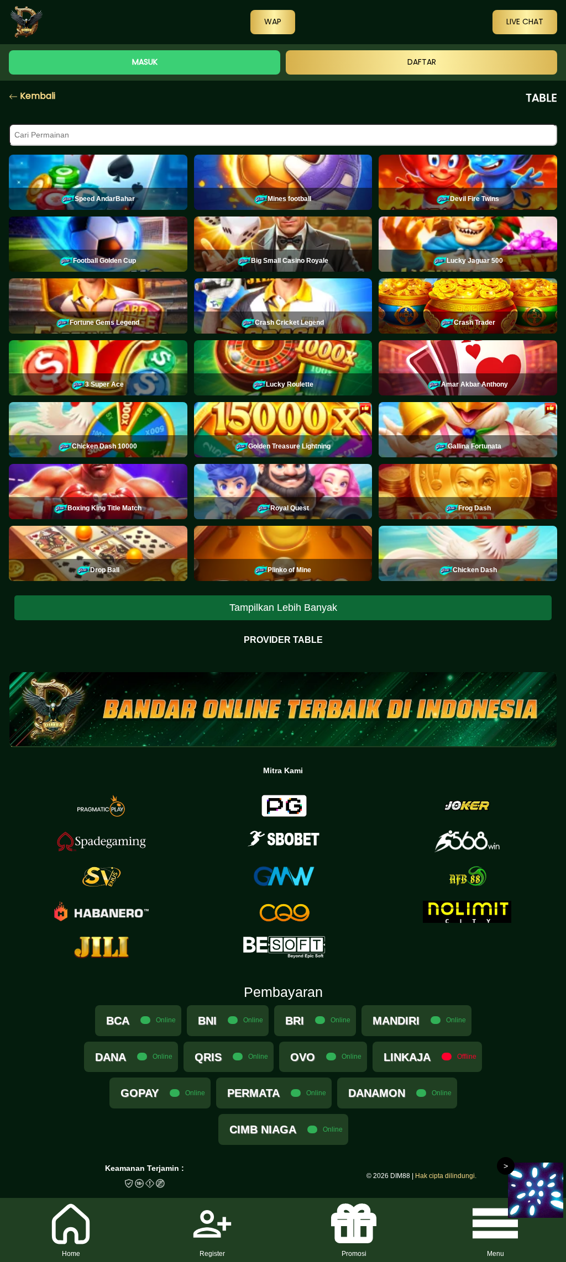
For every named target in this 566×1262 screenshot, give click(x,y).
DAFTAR (421, 61)
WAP (272, 21)
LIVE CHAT (524, 21)
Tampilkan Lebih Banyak (283, 607)
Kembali (36, 95)
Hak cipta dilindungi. (445, 1176)
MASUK (145, 61)
